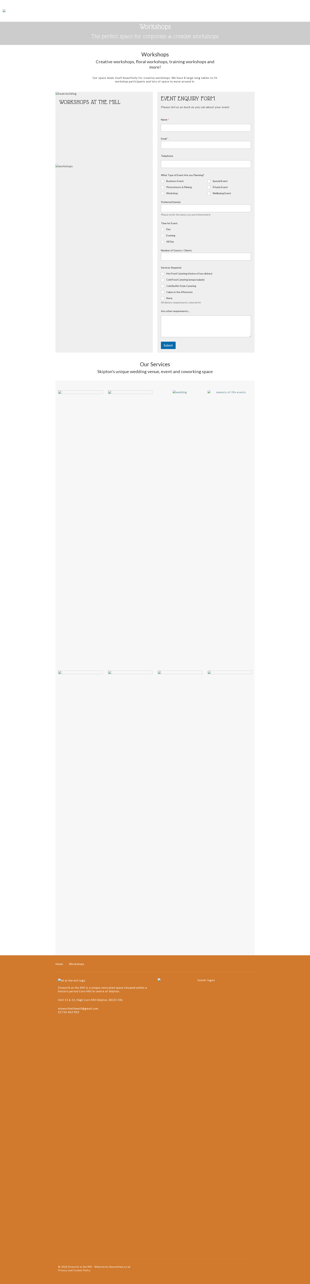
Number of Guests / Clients (176, 250)
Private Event (220, 187)
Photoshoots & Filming (179, 187)
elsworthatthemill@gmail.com (78, 1008)
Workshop (172, 193)
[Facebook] (61, 1022)
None (169, 298)
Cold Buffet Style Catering (181, 285)
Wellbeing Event (222, 193)
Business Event (175, 181)
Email (164, 138)
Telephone (167, 155)
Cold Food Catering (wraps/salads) (185, 279)
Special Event (220, 181)
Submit (168, 345)
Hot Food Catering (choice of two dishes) (189, 273)
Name (165, 119)
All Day (170, 241)
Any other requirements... (175, 311)
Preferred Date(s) (171, 202)
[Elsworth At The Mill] (4, 11)
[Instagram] (68, 1022)
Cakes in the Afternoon (179, 292)
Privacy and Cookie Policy (74, 1270)
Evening (170, 235)
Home (59, 964)
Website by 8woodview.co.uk (113, 1266)
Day (168, 229)
